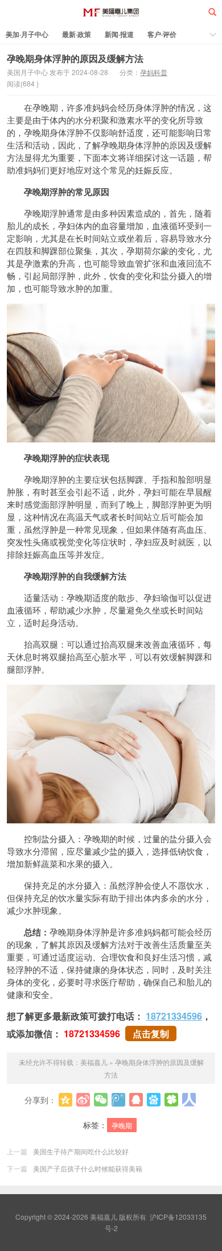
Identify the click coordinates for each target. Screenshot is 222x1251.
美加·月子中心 (27, 34)
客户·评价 (161, 34)
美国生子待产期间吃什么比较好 (81, 1151)
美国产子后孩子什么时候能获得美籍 (87, 1168)
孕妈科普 (153, 72)
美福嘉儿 (111, 12)
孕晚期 (122, 1125)
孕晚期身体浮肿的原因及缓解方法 (75, 58)
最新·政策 (76, 34)
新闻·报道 (119, 34)
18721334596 (174, 1015)
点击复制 (151, 1033)
